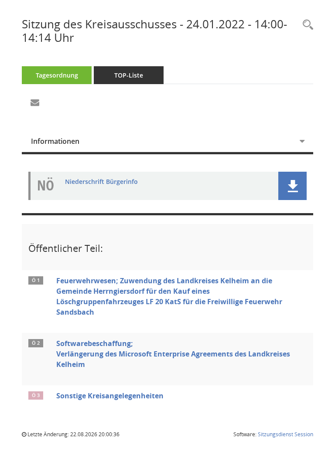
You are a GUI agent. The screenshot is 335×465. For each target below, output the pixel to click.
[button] (292, 186)
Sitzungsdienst (285, 434)
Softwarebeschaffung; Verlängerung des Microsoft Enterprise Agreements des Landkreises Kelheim (173, 354)
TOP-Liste (128, 75)
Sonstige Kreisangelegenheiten (110, 396)
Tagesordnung (57, 75)
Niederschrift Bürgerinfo (101, 182)
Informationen (55, 141)
